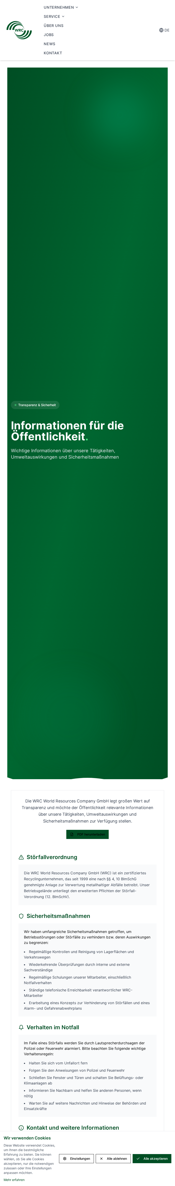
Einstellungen (80, 1158)
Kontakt (53, 53)
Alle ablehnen (117, 1158)
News (49, 44)
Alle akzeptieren (156, 1158)
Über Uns (53, 25)
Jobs (49, 34)
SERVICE (52, 16)
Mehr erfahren (14, 1180)
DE (167, 30)
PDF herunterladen (91, 834)
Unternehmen (59, 7)
